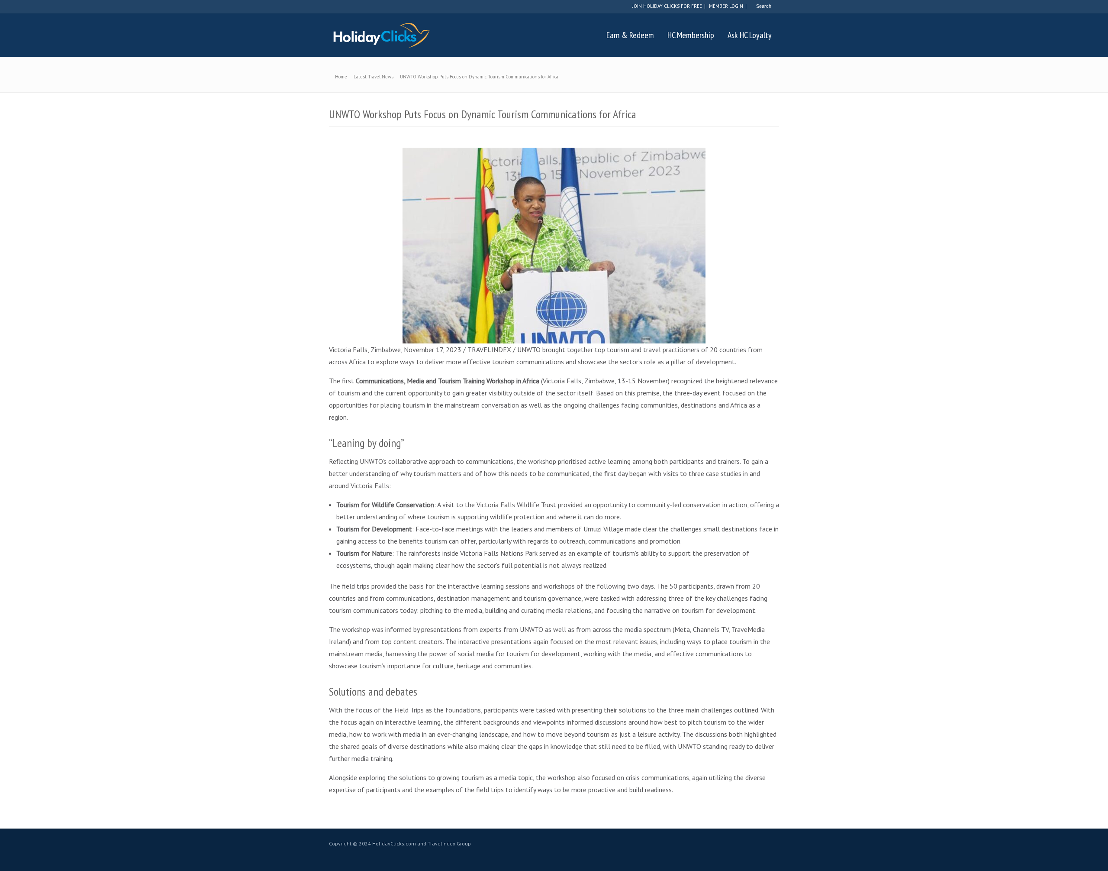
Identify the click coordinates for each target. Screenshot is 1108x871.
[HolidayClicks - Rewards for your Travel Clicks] (381, 35)
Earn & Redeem (630, 35)
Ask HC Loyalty (750, 35)
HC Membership (690, 35)
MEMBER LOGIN (726, 6)
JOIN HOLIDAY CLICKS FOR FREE (667, 6)
